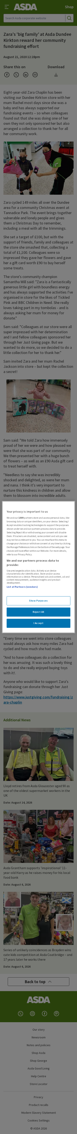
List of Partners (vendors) (22, 586)
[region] (38, 567)
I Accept (39, 622)
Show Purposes (38, 600)
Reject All (38, 611)
